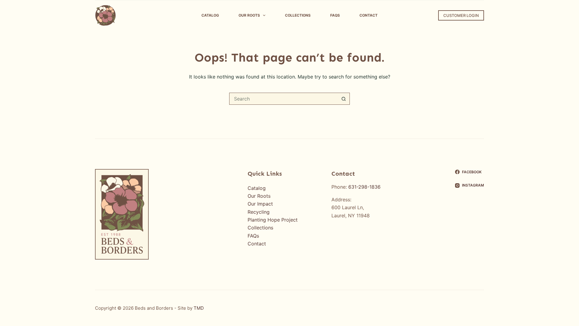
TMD (199, 308)
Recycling (259, 212)
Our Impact (260, 204)
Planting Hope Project (273, 220)
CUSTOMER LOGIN (461, 15)
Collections (298, 15)
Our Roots (249, 15)
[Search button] (344, 99)
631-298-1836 (364, 187)
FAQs (335, 15)
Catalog (210, 15)
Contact (368, 15)
